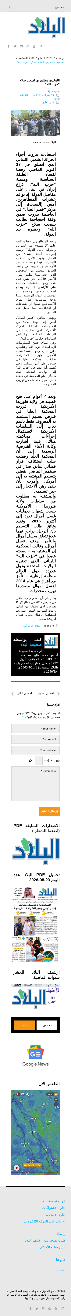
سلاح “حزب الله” (31, 625)
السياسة (23, 58)
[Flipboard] (41, 46)
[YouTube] (34, 46)
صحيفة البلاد (53, 91)
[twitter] (15, 46)
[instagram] (21, 46)
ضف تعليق (48, 102)
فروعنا (60, 1260)
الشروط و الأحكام (52, 1247)
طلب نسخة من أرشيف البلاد (45, 1240)
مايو (40, 58)
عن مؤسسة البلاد (53, 1201)
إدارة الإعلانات (55, 1214)
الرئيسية (60, 58)
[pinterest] (28, 46)
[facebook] (8, 46)
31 (32, 58)
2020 (49, 58)
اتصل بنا (60, 1269)
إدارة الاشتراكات (53, 1208)
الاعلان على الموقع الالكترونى (44, 1221)
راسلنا (61, 1234)
